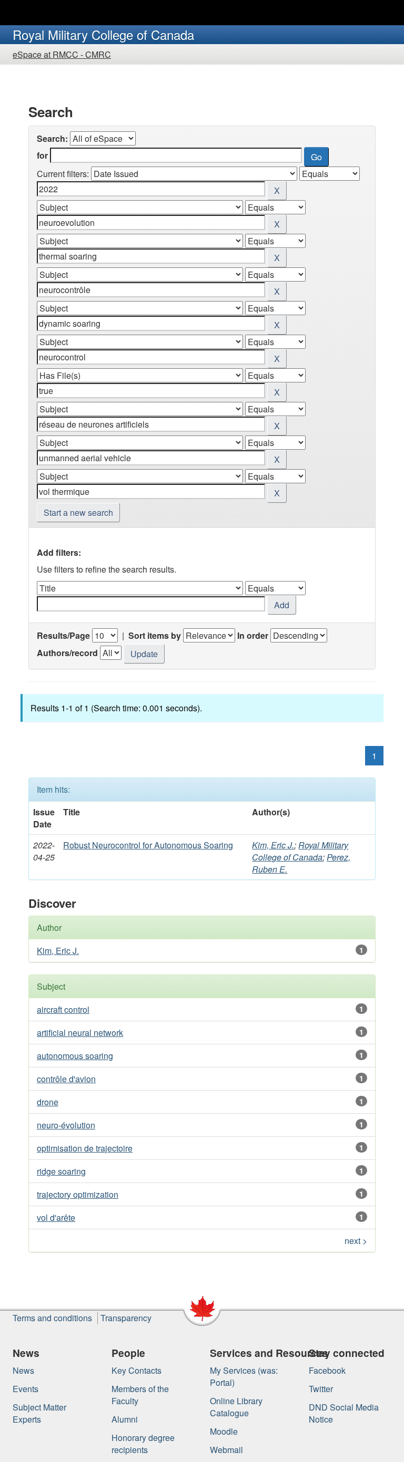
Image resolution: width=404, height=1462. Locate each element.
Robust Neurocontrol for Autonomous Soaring (148, 845)
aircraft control (63, 1009)
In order (252, 635)
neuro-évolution (66, 1125)
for (42, 155)
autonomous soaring (75, 1056)
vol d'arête (56, 1217)
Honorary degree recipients (143, 1444)
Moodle (224, 1431)
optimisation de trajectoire (85, 1148)
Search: (52, 138)
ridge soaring (61, 1171)
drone (47, 1102)
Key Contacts (136, 1370)
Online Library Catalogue (236, 1407)
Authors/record (67, 653)
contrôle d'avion (66, 1079)
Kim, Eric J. (273, 845)
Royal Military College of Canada (300, 851)
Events (25, 1389)
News (23, 1370)
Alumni (125, 1419)
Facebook (327, 1370)
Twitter (321, 1389)
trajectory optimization (77, 1194)
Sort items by (154, 635)
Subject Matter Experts (39, 1413)
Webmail (226, 1450)
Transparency (126, 1318)
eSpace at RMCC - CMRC (62, 54)
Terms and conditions (52, 1318)
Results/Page (63, 635)
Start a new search (78, 512)
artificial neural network (80, 1032)
